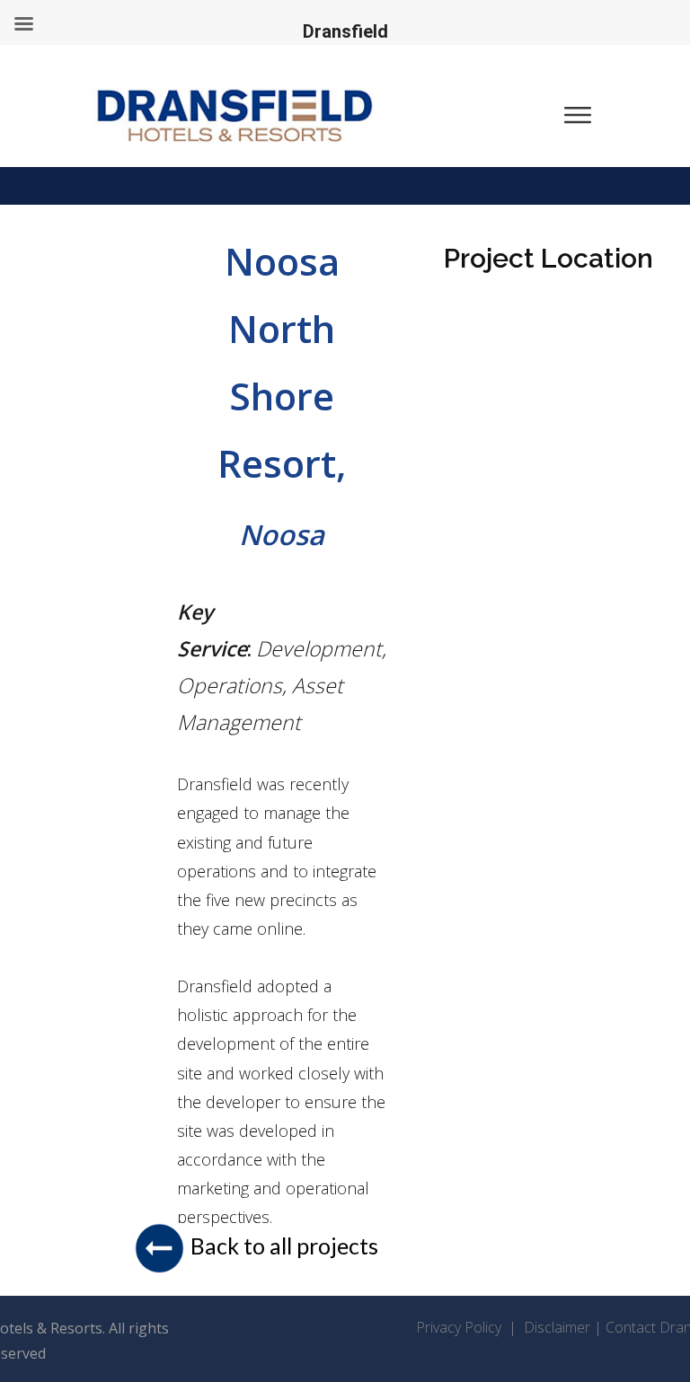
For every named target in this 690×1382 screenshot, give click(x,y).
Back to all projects (284, 1245)
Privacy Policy (460, 1327)
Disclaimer (559, 1327)
